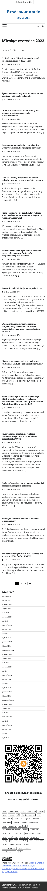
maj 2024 (5, 671)
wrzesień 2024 (7, 654)
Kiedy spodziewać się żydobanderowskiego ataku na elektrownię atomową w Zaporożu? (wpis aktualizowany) (22, 215)
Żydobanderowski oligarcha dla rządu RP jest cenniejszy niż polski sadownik (22, 94)
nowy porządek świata (30, 822)
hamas (11, 815)
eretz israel (32, 811)
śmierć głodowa (24, 848)
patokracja (23, 826)
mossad (36, 819)
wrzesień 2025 (7, 604)
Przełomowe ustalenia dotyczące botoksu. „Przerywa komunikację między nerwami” (21, 146)
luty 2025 (5, 633)
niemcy (16, 822)
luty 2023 (5, 733)
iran (39, 815)
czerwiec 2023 (7, 717)
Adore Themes (31, 887)
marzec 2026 (6, 596)
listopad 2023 (6, 696)
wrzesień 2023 (7, 704)
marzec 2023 (6, 729)
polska (25, 830)
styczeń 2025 (6, 638)
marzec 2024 (6, 679)
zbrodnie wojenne (9, 848)
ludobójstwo (25, 819)
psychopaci (7, 833)
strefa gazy (13, 837)
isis (4, 819)
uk (16, 841)
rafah (39, 833)
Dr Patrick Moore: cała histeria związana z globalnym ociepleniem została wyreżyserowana (21, 113)
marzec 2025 (6, 629)
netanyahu (7, 822)
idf (18, 815)
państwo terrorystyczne (11, 830)
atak (4, 811)
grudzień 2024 (7, 642)
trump (5, 841)
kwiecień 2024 (7, 675)
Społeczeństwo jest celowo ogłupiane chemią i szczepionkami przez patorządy (23, 484)
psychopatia (29, 833)
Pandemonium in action (23, 14)
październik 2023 (8, 700)
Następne (30, 583)
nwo (4, 826)
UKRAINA (23, 841)
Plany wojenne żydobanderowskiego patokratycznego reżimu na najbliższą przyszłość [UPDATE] (19, 436)
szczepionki (24, 837)
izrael (10, 819)
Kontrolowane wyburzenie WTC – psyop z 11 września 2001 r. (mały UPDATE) (22, 554)
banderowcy (13, 811)
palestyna (12, 826)
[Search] (43, 26)
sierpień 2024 (6, 658)
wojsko (26, 844)
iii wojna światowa (28, 815)
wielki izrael (39, 841)
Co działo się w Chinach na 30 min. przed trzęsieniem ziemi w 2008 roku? (20, 59)
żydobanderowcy (9, 852)
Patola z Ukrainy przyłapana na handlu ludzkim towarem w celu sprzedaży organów (22, 178)
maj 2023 (5, 721)
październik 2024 (8, 650)
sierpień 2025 (6, 608)
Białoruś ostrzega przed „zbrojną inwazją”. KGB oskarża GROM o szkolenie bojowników (22, 362)
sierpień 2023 (6, 708)
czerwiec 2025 (7, 617)
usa (31, 841)
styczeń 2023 (6, 738)
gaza (4, 815)
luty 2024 (5, 683)
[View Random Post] (38, 26)
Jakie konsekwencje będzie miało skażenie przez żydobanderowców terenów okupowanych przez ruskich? (21, 253)
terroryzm (34, 837)
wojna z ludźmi (15, 844)
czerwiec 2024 (7, 667)
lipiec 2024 (5, 663)
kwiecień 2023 (7, 725)
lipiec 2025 (5, 613)
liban (16, 819)
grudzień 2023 (7, 692)
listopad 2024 (6, 646)
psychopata (18, 833)
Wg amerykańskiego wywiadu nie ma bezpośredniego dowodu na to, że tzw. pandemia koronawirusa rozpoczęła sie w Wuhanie (21, 328)
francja (41, 811)
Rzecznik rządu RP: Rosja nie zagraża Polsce (22, 288)
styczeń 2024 (6, 688)
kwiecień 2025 (7, 625)
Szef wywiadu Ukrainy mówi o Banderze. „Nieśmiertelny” (21, 519)
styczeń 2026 (6, 600)
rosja (4, 837)
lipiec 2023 (5, 712)
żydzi (20, 852)
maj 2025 (5, 621)
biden (23, 811)
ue (11, 841)
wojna (5, 844)
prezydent (34, 830)
